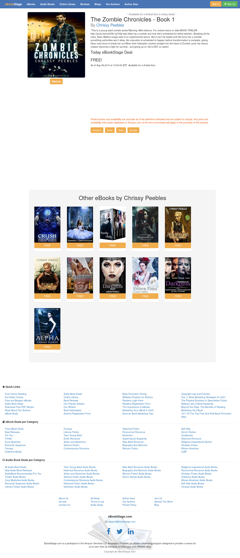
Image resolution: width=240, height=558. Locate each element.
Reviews (85, 4)
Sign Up (231, 4)
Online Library (67, 4)
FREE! (96, 60)
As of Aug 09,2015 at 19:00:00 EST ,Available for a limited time (123, 65)
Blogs (98, 4)
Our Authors (113, 4)
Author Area (131, 4)
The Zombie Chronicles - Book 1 (133, 19)
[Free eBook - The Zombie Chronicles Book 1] (56, 45)
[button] (97, 130)
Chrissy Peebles (110, 25)
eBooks (31, 4)
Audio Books (47, 4)
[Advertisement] (152, 91)
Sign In (215, 4)
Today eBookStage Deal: (112, 52)
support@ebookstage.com (122, 521)
